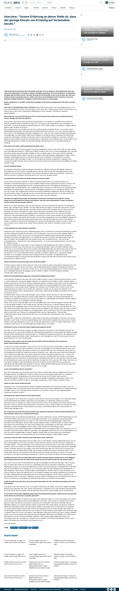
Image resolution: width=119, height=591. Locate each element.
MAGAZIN (36, 7)
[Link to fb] (111, 589)
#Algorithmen (14, 527)
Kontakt (75, 589)
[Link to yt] (108, 589)
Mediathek (63, 7)
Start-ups (54, 7)
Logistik (26, 7)
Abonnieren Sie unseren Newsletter (50, 589)
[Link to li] (114, 589)
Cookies (82, 589)
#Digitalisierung (23, 527)
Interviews (45, 7)
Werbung (111, 7)
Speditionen (8, 7)
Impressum (67, 589)
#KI (30, 527)
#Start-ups (35, 527)
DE (101, 2)
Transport (18, 7)
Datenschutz (8, 589)
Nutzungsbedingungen (21, 589)
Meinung (72, 7)
